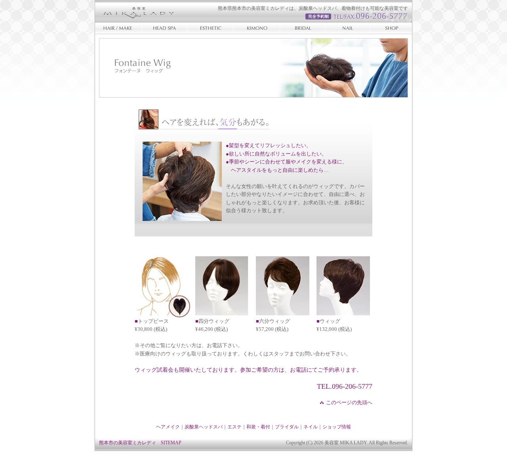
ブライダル (303, 28)
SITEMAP (171, 442)
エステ (211, 28)
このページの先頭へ (349, 402)
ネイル (346, 28)
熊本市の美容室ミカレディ (127, 442)
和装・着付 (257, 28)
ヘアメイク (119, 28)
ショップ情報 (390, 28)
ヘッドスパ (165, 28)
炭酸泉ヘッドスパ (204, 426)
